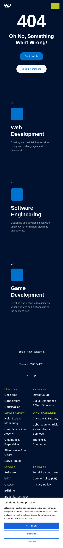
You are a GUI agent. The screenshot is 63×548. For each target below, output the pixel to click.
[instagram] (28, 375)
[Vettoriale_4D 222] (7, 5)
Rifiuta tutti (31, 541)
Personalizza (32, 534)
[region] (31, 523)
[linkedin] (35, 375)
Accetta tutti (31, 526)
